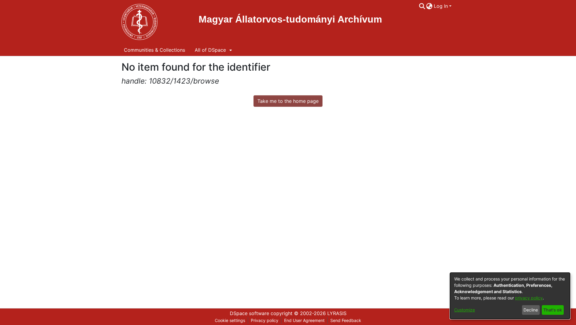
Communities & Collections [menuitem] (154, 50)
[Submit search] (422, 6)
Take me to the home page (288, 101)
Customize (464, 309)
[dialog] (510, 296)
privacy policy (529, 297)
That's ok (552, 309)
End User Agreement (304, 320)
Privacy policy (264, 320)
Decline (531, 309)
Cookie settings (230, 320)
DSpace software (249, 313)
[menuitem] (429, 6)
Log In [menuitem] (441, 6)
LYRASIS (336, 313)
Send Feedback (345, 320)
